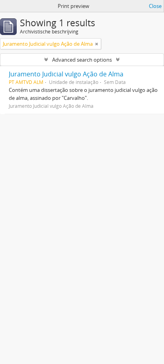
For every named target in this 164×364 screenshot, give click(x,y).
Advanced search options (82, 59)
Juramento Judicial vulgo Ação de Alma (66, 74)
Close (155, 6)
